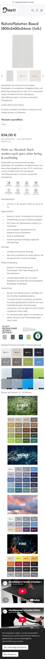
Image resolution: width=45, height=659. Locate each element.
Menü (41, 10)
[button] (32, 10)
